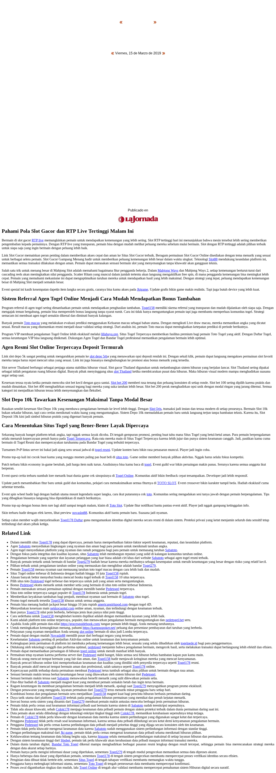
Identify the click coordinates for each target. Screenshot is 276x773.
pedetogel (94, 647)
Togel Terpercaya (78, 438)
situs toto (122, 457)
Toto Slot (116, 505)
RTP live (38, 240)
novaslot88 (79, 513)
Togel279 (83, 562)
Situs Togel (86, 760)
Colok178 (62, 709)
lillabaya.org (109, 334)
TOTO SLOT (166, 483)
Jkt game (67, 732)
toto (149, 494)
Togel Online (124, 475)
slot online (87, 631)
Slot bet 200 (119, 382)
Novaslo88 (57, 635)
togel (147, 464)
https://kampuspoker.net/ (99, 628)
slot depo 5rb (98, 356)
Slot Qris (155, 409)
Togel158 (148, 308)
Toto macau (32, 323)
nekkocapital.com (62, 608)
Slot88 (213, 259)
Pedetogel (37, 581)
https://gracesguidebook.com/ (80, 624)
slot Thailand (123, 371)
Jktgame (142, 289)
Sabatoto (25, 546)
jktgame (103, 736)
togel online (88, 651)
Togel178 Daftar (71, 520)
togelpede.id (189, 643)
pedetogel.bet (175, 620)
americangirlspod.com (113, 604)
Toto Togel (95, 763)
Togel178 (45, 542)
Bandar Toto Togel (65, 744)
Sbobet (65, 740)
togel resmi (102, 450)
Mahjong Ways (168, 270)
